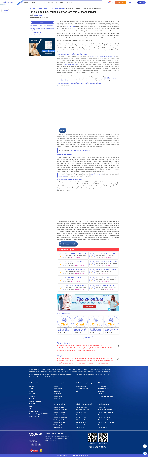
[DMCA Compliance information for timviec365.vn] (41, 450)
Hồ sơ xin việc (57, 393)
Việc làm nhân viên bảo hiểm (106, 422)
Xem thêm (87, 337)
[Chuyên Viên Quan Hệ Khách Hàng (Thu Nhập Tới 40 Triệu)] (61, 263)
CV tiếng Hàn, (59, 369)
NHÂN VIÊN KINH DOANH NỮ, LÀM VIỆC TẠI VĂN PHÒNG (106, 285)
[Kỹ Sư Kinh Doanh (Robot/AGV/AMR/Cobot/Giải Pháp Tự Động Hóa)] (92, 279)
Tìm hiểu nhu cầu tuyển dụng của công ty (41, 25)
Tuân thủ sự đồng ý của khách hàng (39, 414)
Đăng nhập (132, 2)
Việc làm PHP (102, 407)
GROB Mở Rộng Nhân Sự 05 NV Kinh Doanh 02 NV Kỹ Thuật (76, 285)
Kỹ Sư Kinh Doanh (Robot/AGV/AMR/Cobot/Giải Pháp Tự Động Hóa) (106, 278)
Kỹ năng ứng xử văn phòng (106, 361)
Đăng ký (141, 2)
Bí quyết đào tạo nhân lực (85, 363)
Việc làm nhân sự (81, 417)
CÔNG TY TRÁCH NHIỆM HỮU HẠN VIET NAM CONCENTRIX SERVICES (75, 271)
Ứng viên (42, 2)
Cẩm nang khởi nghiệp (66, 361)
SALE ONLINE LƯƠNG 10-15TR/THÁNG (76, 254)
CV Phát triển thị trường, (80, 374)
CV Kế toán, (44, 371)
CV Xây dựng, (91, 371)
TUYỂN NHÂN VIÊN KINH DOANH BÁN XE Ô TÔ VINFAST (106, 270)
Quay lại (5, 10)
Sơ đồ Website (33, 403)
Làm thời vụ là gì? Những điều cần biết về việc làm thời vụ (96, 329)
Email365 (101, 391)
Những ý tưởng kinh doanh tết (111, 329)
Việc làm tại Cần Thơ (59, 420)
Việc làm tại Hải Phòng (59, 414)
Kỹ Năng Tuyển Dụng (107, 358)
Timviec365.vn (62, 176)
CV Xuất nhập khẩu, (107, 371)
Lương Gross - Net (103, 388)
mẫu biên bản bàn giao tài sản (86, 350)
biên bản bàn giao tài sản (104, 348)
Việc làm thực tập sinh (104, 420)
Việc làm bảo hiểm (81, 412)
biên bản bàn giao (64, 345)
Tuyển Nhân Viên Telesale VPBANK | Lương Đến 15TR (106, 254)
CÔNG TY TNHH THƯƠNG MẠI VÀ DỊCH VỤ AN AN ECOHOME (76, 255)
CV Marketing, (82, 371)
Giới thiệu (31, 386)
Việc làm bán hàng (81, 420)
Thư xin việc (56, 391)
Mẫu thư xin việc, (88, 369)
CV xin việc (34, 2)
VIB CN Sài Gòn (69, 263)
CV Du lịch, (91, 374)
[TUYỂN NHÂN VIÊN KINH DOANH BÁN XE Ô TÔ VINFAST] (92, 271)
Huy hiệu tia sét (33, 411)
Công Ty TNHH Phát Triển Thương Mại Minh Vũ (106, 279)
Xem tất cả (56, 427)
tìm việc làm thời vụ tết (70, 65)
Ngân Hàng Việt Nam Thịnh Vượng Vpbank (105, 255)
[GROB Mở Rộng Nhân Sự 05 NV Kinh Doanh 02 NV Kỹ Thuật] (61, 287)
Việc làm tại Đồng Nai (59, 422)
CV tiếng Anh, (41, 369)
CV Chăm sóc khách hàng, (65, 374)
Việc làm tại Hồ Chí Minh (60, 409)
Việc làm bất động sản (82, 409)
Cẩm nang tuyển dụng (82, 388)
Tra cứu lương (102, 386)
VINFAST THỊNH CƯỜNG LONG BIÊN (105, 271)
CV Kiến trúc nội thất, (51, 374)
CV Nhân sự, (65, 371)
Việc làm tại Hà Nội (58, 407)
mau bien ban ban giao (96, 345)
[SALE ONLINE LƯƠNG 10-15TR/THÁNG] (61, 255)
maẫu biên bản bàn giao (79, 345)
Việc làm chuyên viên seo (105, 414)
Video (30, 406)
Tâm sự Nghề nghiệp (77, 358)
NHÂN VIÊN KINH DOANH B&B (73, 278)
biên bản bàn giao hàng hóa (67, 348)
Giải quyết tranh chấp (35, 401)
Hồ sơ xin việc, (33, 369)
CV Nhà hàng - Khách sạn (52, 376)
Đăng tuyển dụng (81, 386)
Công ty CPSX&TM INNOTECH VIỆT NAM (106, 263)
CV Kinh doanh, (52, 371)
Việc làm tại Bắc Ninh (59, 425)
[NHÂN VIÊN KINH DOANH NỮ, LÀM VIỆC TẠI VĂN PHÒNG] (92, 287)
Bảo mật (31, 398)
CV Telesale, (107, 374)
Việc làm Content (103, 425)
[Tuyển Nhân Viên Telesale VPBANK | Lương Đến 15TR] (92, 255)
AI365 (30, 409)
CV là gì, (107, 369)
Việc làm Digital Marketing (105, 412)
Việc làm (26, 2)
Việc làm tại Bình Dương (60, 417)
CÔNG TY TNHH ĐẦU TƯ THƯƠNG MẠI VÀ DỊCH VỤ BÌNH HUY (76, 287)
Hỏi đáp (31, 391)
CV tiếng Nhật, (68, 369)
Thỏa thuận (32, 396)
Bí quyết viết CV (64, 358)
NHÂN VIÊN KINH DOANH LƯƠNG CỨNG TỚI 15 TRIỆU (106, 262)
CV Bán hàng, (73, 371)
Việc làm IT (79, 414)
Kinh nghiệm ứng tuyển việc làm (85, 361)
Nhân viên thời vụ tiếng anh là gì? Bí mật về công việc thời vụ (63, 329)
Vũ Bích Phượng (37, 15)
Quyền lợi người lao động (67, 363)
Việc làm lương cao (81, 422)
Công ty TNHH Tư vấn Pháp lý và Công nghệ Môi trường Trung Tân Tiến (106, 287)
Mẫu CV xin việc (57, 388)
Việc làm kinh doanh (81, 407)
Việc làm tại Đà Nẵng (59, 412)
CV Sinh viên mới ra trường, (36, 374)
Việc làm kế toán (80, 425)
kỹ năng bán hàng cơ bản (86, 348)
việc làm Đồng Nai (97, 174)
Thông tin (32, 388)
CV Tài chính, (32, 376)
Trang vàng (56, 398)
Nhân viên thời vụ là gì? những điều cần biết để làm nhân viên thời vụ (80, 329)
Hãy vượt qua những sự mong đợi (39, 34)
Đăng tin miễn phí (120, 2)
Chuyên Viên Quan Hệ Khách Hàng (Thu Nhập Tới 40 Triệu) (76, 262)
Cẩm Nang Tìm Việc (92, 358)
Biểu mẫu (78, 391)
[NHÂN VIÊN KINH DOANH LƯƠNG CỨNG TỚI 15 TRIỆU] (92, 263)
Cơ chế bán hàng (33, 419)
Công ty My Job (69, 279)
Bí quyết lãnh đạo (102, 363)
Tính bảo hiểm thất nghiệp (105, 396)
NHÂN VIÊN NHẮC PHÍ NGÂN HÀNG (75, 270)
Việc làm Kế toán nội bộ (105, 409)
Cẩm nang (50, 2)
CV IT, (59, 371)
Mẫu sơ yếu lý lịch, (99, 369)
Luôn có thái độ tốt (35, 32)
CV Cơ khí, (98, 371)
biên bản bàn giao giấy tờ (67, 350)
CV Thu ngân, (99, 374)
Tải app (100, 393)
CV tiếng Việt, (50, 369)
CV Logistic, (40, 376)
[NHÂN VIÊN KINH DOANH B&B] (61, 279)
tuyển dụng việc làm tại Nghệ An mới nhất (102, 57)
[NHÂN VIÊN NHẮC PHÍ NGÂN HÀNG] (61, 271)
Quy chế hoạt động (34, 416)
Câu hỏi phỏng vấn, (34, 371)
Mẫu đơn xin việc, (77, 369)
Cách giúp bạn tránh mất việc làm (80, 150)
